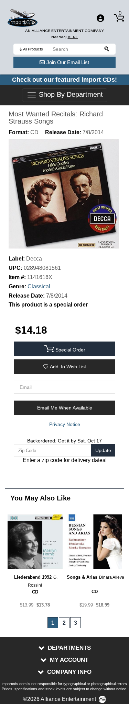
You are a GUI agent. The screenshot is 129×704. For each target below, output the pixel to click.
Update (103, 450)
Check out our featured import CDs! (64, 79)
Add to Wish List (68, 366)
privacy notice (64, 424)
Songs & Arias (82, 577)
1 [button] (52, 623)
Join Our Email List (67, 62)
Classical (39, 286)
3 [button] (75, 623)
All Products (33, 49)
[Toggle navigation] (100, 18)
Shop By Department (70, 95)
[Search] (107, 49)
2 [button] (64, 623)
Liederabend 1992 (33, 577)
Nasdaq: (64, 37)
